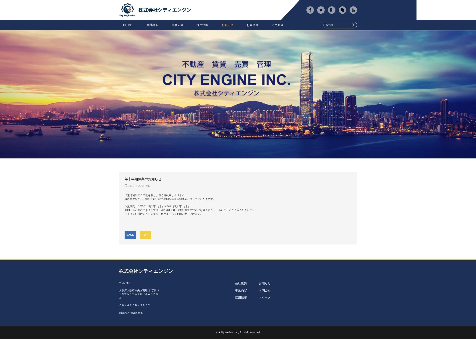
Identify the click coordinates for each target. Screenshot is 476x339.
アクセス (265, 297)
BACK (130, 234)
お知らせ (265, 283)
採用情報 (241, 297)
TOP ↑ (145, 234)
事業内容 (241, 290)
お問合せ (265, 290)
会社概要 (241, 283)
